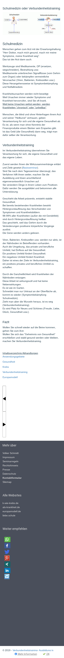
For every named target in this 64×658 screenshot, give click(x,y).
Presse (6, 469)
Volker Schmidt (11, 453)
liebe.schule (9, 515)
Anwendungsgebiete (14, 356)
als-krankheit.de (11, 507)
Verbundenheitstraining (15, 372)
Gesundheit (9, 361)
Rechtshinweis (10, 465)
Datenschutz (9, 473)
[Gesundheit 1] (4, 398)
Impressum (9, 457)
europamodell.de (12, 511)
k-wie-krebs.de (10, 503)
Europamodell (10, 377)
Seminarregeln (10, 461)
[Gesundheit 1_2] (4, 424)
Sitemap (7, 482)
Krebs (6, 366)
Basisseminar (30, 167)
